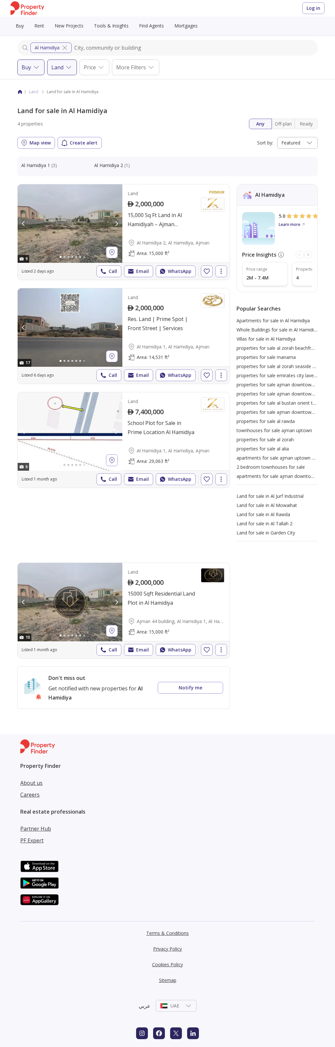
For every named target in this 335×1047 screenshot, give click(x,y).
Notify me (190, 687)
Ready (306, 124)
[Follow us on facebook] (159, 1033)
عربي (144, 1005)
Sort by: (265, 143)
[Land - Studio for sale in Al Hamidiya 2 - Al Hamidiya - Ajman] (123, 232)
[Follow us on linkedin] (193, 1033)
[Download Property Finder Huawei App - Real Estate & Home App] (39, 899)
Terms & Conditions (167, 933)
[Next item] (308, 255)
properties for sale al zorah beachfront (277, 348)
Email (142, 271)
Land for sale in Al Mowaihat (267, 505)
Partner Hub (35, 828)
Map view (40, 143)
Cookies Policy (167, 964)
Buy (20, 26)
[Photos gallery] (70, 223)
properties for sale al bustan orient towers (281, 403)
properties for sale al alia (263, 449)
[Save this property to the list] (207, 271)
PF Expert (32, 840)
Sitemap (167, 980)
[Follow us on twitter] (176, 1033)
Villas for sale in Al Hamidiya (266, 339)
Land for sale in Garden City (266, 533)
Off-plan (283, 124)
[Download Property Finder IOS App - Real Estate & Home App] (39, 866)
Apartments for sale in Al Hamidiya (273, 320)
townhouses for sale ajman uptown (274, 430)
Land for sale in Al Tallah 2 (264, 523)
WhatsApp (179, 271)
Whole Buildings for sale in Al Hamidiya (278, 330)
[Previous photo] (23, 223)
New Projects (69, 26)
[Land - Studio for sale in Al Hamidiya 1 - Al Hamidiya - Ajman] (123, 336)
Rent (39, 26)
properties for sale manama (266, 357)
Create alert (83, 143)
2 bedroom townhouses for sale (271, 467)
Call (113, 271)
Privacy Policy (167, 949)
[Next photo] (116, 223)
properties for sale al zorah (265, 439)
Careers (30, 794)
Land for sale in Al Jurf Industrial (270, 496)
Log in (313, 8)
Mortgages (186, 26)
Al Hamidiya (47, 47)
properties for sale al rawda (266, 421)
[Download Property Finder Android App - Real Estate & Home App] (39, 883)
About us (31, 782)
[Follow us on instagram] (142, 1033)
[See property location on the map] (112, 252)
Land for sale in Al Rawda (263, 514)
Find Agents (151, 26)
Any (260, 124)
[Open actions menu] (221, 271)
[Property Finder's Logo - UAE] (27, 8)
